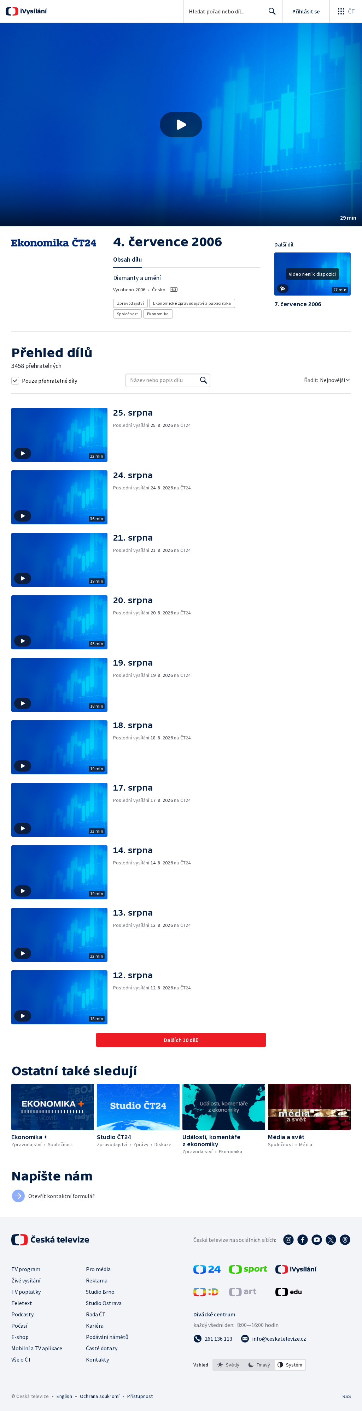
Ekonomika (158, 313)
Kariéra (95, 1325)
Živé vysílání (25, 1280)
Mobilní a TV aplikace (36, 1348)
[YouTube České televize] (316, 1239)
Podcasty (22, 1314)
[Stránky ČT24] (207, 1271)
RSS (347, 1396)
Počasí (19, 1325)
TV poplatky (26, 1291)
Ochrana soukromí (99, 1396)
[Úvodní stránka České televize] (50, 1239)
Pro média (98, 1269)
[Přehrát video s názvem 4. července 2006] (181, 124)
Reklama (96, 1280)
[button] (181, 124)
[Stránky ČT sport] (248, 1271)
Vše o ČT (21, 1359)
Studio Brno (100, 1291)
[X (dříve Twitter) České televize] (331, 1239)
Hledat (272, 11)
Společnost (127, 313)
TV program (25, 1269)
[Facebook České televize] (302, 1239)
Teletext (21, 1302)
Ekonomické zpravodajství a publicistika (192, 303)
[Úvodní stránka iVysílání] (33, 11)
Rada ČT (96, 1314)
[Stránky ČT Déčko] (205, 1294)
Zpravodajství (130, 303)
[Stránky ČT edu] (288, 1294)
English (64, 1396)
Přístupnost (140, 1396)
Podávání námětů (107, 1336)
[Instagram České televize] (288, 1239)
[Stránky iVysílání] (296, 1271)
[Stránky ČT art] (242, 1294)
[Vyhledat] (203, 380)
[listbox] (259, 1365)
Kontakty (97, 1359)
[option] (229, 1365)
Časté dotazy (101, 1348)
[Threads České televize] (345, 1239)
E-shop (20, 1336)
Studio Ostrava (104, 1302)
